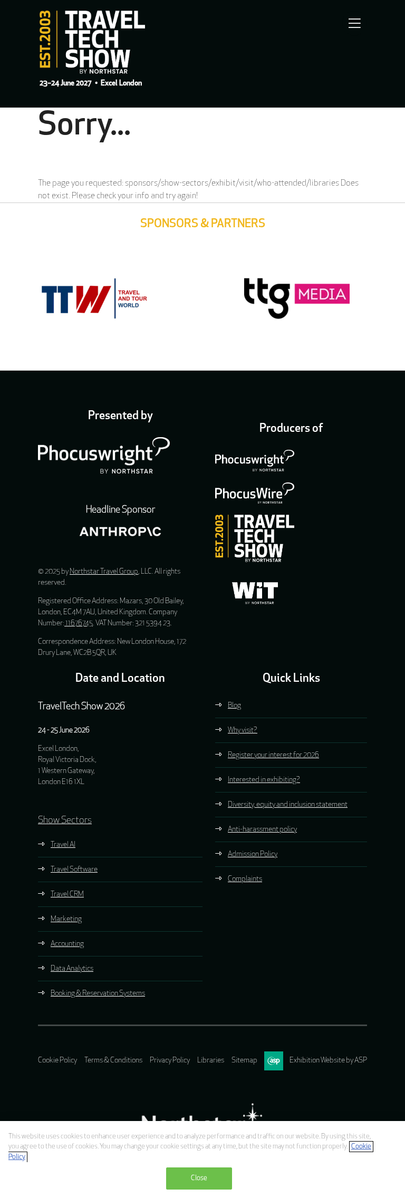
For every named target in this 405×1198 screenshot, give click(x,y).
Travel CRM (67, 895)
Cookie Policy (57, 1061)
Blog (234, 706)
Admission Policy (252, 854)
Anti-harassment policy (262, 830)
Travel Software (74, 870)
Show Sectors (65, 821)
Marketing (66, 919)
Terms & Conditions (113, 1061)
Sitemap (244, 1061)
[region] (202, 1159)
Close (199, 1178)
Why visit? (242, 731)
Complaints (245, 879)
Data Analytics (72, 969)
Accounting (67, 944)
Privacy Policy (170, 1061)
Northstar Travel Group (104, 572)
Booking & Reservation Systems (98, 994)
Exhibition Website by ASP (328, 1061)
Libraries (210, 1061)
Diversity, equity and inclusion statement (288, 805)
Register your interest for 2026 (273, 755)
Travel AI (63, 845)
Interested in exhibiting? (264, 780)
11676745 (78, 623)
